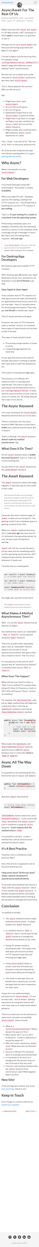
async (21, 18)
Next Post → (31, 1111)
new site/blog (8, 1089)
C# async (29, 21)
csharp (9, 21)
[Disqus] (20, 1144)
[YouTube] (29, 1237)
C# (14, 21)
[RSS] (15, 1237)
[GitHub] (10, 1237)
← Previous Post (9, 1111)
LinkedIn (14, 1104)
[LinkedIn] (24, 1237)
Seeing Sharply (8, 2)
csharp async (20, 21)
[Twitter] (19, 1237)
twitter (5, 1104)
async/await (29, 18)
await (4, 21)
